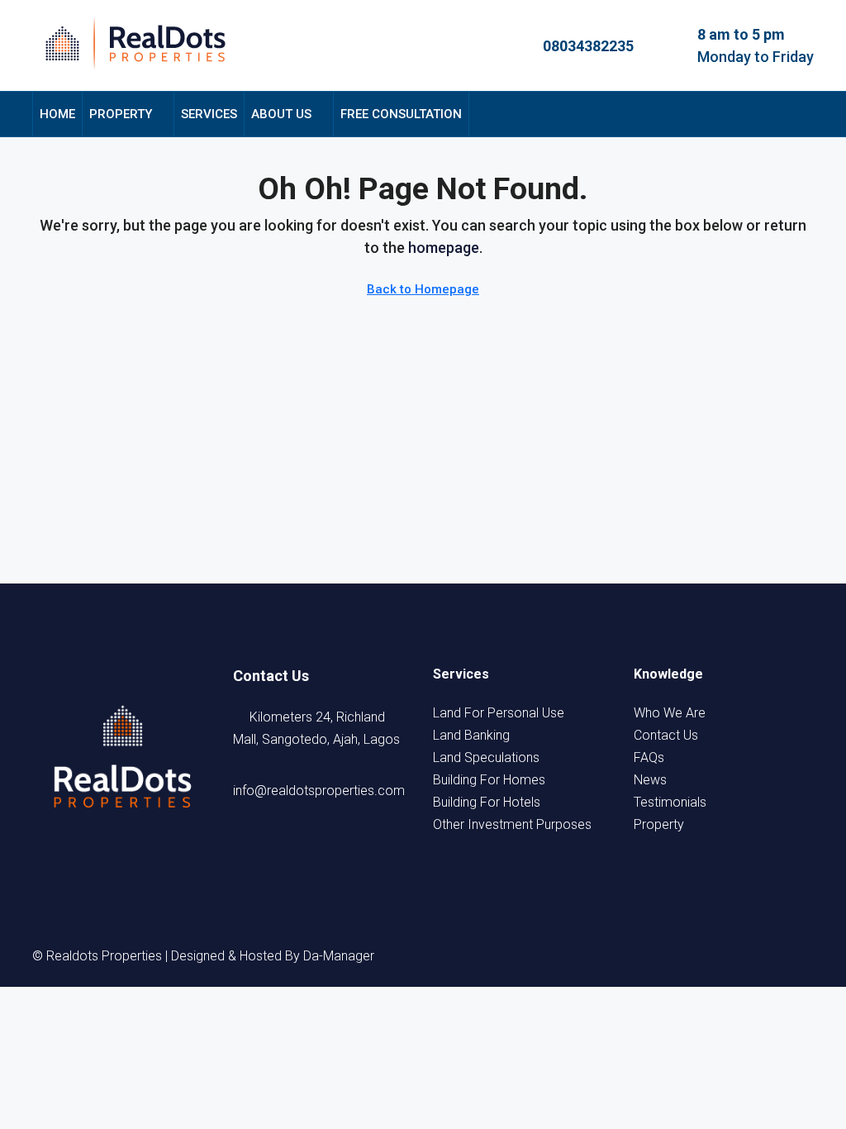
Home (57, 114)
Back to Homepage (423, 289)
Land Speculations (486, 757)
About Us (281, 114)
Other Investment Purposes (512, 824)
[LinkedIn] (739, 956)
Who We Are (670, 713)
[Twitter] (680, 956)
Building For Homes (489, 780)
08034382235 (588, 46)
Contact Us (666, 735)
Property (120, 114)
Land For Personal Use (498, 713)
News (650, 780)
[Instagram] (709, 956)
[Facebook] (650, 956)
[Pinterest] (799, 956)
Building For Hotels (486, 802)
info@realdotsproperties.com (319, 790)
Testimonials (670, 802)
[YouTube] (769, 956)
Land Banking (471, 735)
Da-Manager (338, 956)
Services (209, 114)
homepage (443, 247)
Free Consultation (401, 114)
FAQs (649, 757)
